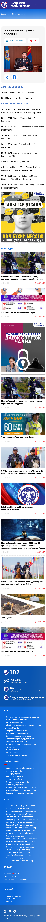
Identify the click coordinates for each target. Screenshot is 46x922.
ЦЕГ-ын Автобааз (12, 753)
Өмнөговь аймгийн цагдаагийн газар (20, 841)
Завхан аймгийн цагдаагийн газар (19, 833)
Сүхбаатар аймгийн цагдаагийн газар (21, 844)
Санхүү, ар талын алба (15, 750)
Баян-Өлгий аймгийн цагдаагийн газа (21, 811)
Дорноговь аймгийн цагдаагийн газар (21, 828)
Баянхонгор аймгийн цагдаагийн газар (21, 809)
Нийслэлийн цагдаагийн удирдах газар (21, 768)
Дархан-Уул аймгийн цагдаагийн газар (21, 822)
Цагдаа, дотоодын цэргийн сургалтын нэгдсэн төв (20, 745)
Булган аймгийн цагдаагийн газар (19, 814)
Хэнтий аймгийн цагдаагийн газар (19, 861)
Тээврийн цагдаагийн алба (16, 731)
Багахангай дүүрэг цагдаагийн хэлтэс (21, 790)
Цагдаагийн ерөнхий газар (20, 5)
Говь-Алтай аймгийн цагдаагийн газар (21, 817)
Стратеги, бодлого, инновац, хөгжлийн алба (23, 717)
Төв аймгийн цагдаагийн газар (18, 850)
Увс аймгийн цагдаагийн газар (18, 852)
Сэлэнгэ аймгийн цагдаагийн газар (20, 847)
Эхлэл (4, 14)
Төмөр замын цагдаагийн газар (18, 742)
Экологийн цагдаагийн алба (17, 733)
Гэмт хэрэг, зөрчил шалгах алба (18, 736)
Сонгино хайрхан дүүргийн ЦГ (18, 782)
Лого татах (10, 901)
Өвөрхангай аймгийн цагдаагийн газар (21, 839)
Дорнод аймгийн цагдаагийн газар (20, 825)
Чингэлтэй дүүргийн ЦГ (15, 776)
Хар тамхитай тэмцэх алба (16, 755)
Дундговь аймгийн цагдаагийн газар (20, 830)
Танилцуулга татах (13, 896)
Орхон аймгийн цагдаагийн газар (19, 836)
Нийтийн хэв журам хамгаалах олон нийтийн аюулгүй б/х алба (23, 726)
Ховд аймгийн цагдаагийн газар (18, 855)
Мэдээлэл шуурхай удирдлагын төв (20, 739)
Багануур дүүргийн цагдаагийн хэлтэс (21, 787)
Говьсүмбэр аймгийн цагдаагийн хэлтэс (22, 820)
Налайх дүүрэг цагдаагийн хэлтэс (19, 793)
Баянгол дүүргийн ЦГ (14, 771)
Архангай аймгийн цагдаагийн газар (20, 806)
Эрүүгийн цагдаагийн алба (16, 720)
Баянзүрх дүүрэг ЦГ (13, 774)
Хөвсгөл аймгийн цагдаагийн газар (20, 858)
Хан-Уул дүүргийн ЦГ (14, 779)
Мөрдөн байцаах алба (14, 722)
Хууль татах (10, 899)
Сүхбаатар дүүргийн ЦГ (15, 785)
